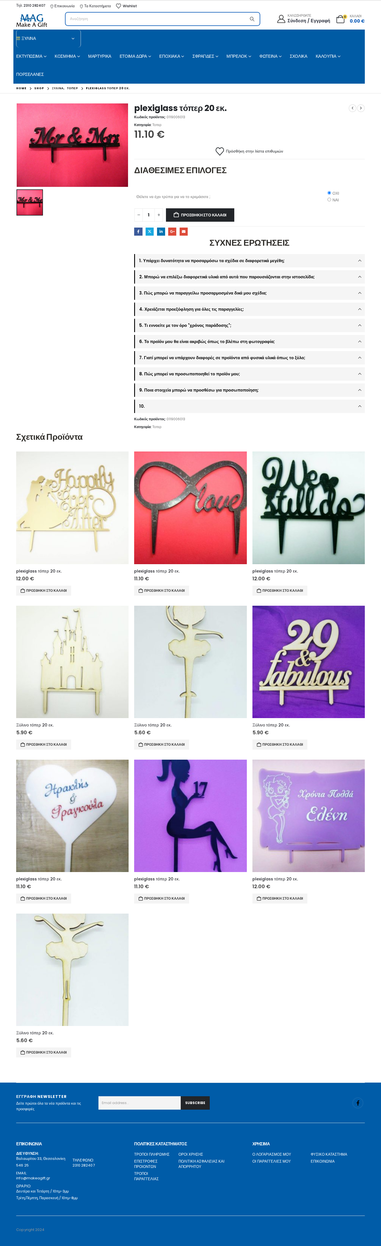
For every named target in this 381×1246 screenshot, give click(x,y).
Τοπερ (156, 124)
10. (142, 406)
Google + (172, 232)
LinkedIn (161, 232)
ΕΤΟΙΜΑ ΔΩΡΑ (133, 56)
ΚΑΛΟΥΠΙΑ (326, 56)
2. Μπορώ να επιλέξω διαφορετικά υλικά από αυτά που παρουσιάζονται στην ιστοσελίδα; (227, 277)
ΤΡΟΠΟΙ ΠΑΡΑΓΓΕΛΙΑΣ (146, 1176)
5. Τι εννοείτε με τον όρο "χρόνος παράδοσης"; (185, 325)
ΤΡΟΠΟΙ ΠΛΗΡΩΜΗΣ (152, 1154)
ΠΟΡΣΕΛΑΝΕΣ (30, 74)
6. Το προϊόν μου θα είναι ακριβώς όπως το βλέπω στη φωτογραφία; (207, 341)
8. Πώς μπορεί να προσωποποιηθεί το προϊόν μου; (189, 374)
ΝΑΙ (335, 200)
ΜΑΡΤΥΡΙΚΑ (99, 56)
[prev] (352, 108)
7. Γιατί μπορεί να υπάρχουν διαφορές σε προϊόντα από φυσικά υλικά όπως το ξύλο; (222, 358)
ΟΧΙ (335, 193)
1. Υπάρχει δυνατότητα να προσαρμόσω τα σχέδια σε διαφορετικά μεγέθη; (211, 261)
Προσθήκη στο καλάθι (203, 215)
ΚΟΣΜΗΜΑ (65, 56)
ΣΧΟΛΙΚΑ (298, 56)
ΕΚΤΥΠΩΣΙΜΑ (29, 56)
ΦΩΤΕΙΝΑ (268, 56)
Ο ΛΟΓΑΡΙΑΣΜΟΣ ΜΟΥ (271, 1154)
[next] (361, 108)
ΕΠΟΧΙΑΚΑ (169, 56)
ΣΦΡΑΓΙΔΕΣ (203, 56)
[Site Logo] (31, 20)
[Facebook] (357, 1103)
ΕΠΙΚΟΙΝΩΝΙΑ (323, 1161)
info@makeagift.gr (33, 1178)
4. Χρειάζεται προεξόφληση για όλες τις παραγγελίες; (191, 309)
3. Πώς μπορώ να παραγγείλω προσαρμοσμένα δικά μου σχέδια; (203, 293)
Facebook (138, 232)
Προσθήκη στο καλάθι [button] (46, 590)
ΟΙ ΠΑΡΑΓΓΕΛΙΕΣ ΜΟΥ (271, 1161)
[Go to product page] (72, 507)
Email (184, 232)
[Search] (252, 19)
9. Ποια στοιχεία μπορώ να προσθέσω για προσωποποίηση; (199, 390)
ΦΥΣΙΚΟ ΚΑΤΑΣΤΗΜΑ (329, 1154)
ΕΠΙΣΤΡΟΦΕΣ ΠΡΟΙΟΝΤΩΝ (146, 1164)
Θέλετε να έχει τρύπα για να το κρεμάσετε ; (173, 196)
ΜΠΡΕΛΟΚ (236, 56)
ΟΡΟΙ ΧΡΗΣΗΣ (191, 1154)
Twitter (150, 232)
